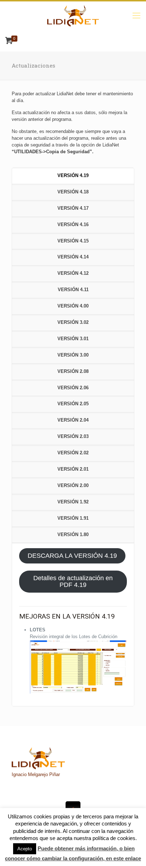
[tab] (73, 176)
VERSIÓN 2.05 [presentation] (73, 403)
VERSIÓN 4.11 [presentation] (73, 289)
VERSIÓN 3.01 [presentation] (73, 338)
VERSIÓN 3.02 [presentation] (73, 322)
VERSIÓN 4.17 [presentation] (73, 208)
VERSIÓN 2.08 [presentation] (73, 371)
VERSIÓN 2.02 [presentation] (73, 452)
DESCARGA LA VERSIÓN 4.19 (72, 555)
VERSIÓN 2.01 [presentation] (73, 469)
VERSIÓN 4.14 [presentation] (73, 257)
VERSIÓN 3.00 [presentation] (73, 355)
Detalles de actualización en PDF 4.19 (73, 581)
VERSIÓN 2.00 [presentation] (73, 485)
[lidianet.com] (73, 15)
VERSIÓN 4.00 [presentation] (73, 306)
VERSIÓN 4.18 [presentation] (73, 191)
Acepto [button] (24, 848)
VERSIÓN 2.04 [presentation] (73, 420)
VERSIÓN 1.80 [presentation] (73, 534)
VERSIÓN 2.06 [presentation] (73, 387)
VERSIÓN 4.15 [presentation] (73, 241)
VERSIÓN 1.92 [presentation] (73, 501)
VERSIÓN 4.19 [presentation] (73, 175)
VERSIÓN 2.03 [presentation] (73, 436)
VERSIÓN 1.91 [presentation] (73, 518)
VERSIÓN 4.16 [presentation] (73, 224)
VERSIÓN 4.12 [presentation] (73, 273)
